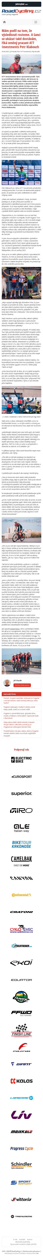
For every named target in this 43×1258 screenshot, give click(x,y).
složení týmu (14, 629)
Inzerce (29, 1239)
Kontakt (22, 1239)
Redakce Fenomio (27, 1253)
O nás (15, 1239)
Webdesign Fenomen (12, 1253)
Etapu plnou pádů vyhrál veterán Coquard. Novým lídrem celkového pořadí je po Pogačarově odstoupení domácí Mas (19, 724)
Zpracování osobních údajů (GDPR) (23, 1244)
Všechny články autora (22, 685)
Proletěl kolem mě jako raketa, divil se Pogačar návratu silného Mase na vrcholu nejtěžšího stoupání (21, 733)
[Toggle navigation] (36, 22)
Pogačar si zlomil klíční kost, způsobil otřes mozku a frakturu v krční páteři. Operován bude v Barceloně (21, 715)
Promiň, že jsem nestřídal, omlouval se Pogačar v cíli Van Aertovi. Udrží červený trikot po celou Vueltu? (21, 700)
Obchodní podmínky (22, 1242)
